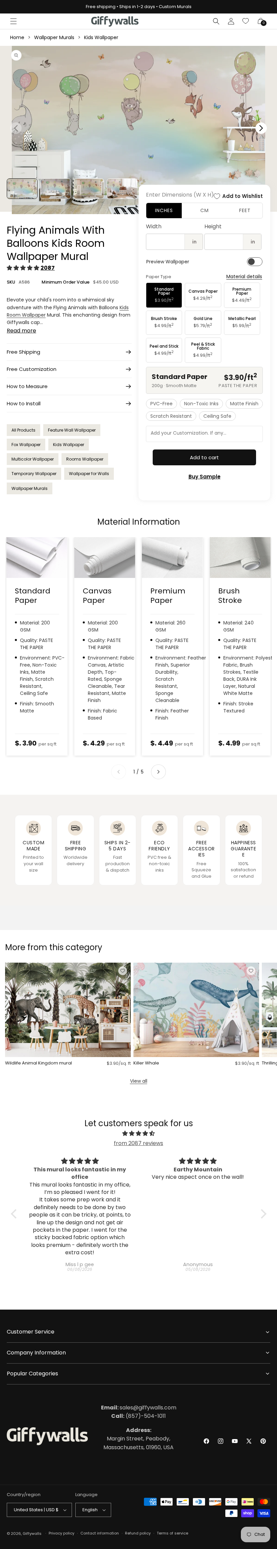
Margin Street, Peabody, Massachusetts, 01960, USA (138, 1438)
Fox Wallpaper (26, 444)
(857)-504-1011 (138, 1416)
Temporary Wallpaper (33, 473)
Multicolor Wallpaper (32, 459)
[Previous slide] (118, 771)
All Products (23, 430)
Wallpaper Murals (54, 37)
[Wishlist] (245, 21)
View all (138, 1081)
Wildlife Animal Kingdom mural (38, 1063)
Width (153, 226)
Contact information (99, 1533)
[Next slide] (158, 771)
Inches (164, 210)
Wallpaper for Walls (89, 473)
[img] (139, 1134)
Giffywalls (32, 1533)
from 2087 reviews (138, 1143)
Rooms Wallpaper (84, 459)
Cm (204, 210)
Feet (245, 210)
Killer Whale (146, 1063)
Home (17, 37)
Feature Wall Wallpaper (72, 430)
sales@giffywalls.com (138, 1407)
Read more (21, 330)
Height (213, 226)
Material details (244, 277)
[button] (13, 21)
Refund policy (138, 1533)
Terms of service (172, 1533)
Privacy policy (61, 1533)
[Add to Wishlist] (123, 971)
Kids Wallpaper (101, 37)
